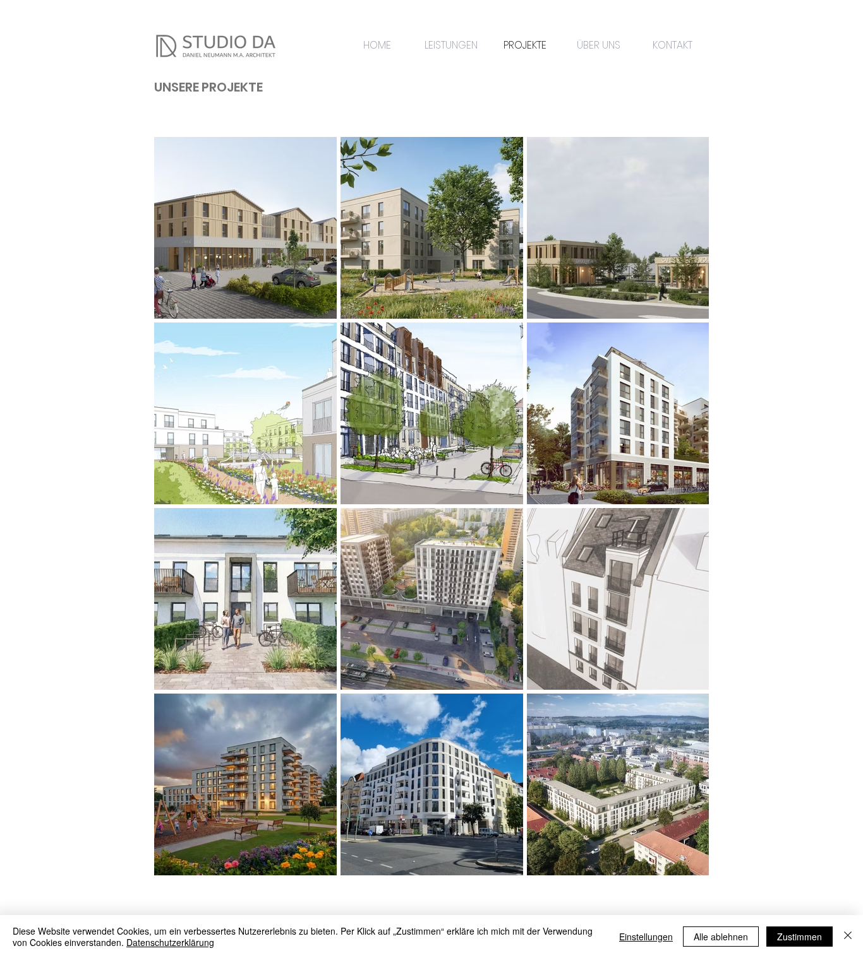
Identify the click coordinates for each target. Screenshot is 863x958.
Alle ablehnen (721, 936)
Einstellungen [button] (646, 936)
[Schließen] (847, 936)
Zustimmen (799, 936)
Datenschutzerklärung (170, 942)
